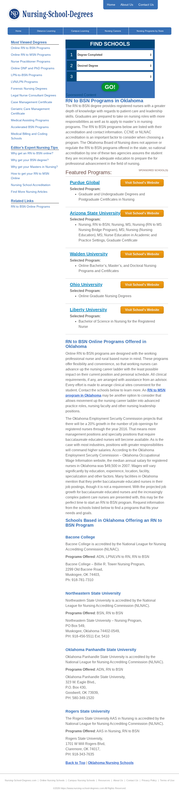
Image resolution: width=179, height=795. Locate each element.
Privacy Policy (149, 780)
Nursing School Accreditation (30, 185)
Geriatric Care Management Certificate (30, 111)
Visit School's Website (142, 182)
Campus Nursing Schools (81, 780)
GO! (110, 87)
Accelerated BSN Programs (30, 127)
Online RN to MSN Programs (31, 54)
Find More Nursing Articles (29, 191)
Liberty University (88, 309)
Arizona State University (95, 213)
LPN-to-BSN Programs (26, 75)
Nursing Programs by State (150, 31)
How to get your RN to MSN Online (30, 176)
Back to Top (75, 763)
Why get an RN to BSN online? (32, 153)
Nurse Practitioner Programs (30, 61)
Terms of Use (167, 780)
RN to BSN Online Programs (30, 206)
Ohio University (86, 284)
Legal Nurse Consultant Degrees (33, 95)
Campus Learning (80, 31)
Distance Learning (46, 31)
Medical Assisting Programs (30, 120)
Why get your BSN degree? (30, 160)
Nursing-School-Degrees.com (20, 780)
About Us (126, 4)
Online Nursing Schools (52, 780)
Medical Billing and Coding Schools (29, 136)
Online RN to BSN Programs (30, 48)
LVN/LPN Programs (24, 81)
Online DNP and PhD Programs (32, 68)
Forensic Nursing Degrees (29, 88)
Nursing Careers (113, 31)
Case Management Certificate (31, 102)
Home (111, 4)
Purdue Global (85, 182)
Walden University (89, 254)
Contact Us (146, 4)
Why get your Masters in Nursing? (34, 166)
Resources (104, 780)
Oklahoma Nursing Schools (111, 763)
